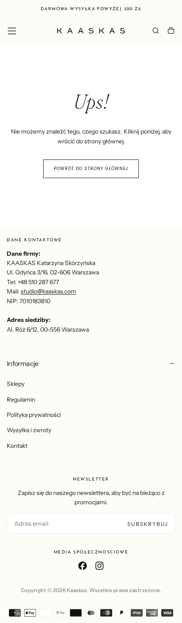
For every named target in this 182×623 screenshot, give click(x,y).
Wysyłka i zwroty (29, 430)
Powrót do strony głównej (91, 168)
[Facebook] (82, 566)
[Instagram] (99, 566)
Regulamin (21, 399)
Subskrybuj (147, 524)
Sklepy (16, 384)
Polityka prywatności (34, 415)
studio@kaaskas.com (48, 291)
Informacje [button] (23, 363)
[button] (12, 31)
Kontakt (17, 446)
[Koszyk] (171, 31)
